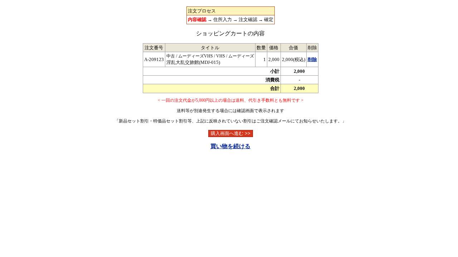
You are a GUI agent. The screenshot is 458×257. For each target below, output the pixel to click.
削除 (312, 59)
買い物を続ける (230, 146)
